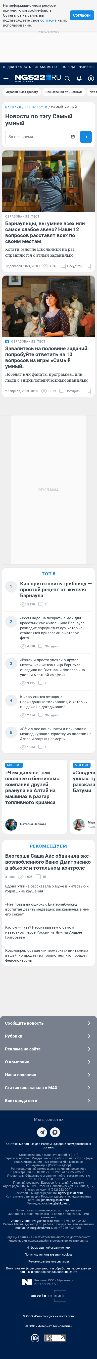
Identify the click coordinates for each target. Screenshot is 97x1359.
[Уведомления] (79, 78)
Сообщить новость (24, 1023)
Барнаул (13, 107)
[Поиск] (67, 78)
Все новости (36, 107)
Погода (68, 67)
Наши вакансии (20, 1074)
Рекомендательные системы (48, 1261)
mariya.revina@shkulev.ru (32, 1228)
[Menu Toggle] (6, 78)
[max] (55, 1132)
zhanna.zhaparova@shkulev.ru (32, 1221)
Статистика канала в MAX (31, 1087)
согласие (48, 20)
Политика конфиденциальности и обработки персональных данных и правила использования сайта (48, 1270)
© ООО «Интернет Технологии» (48, 1326)
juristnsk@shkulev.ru (55, 1200)
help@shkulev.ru (59, 1203)
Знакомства (46, 67)
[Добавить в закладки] (89, 266)
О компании (17, 1061)
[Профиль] (91, 78)
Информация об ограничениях (48, 1247)
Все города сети (21, 1100)
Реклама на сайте (23, 1048)
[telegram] (42, 1132)
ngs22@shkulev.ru (70, 1193)
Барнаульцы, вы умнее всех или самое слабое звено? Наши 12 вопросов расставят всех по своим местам (45, 232)
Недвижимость (17, 67)
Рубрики (13, 1036)
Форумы (86, 67)
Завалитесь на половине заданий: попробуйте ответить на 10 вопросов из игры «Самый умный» (47, 357)
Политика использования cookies (48, 1254)
